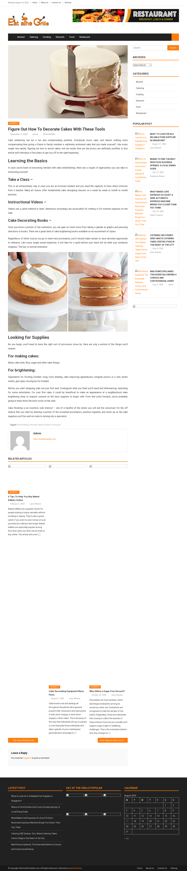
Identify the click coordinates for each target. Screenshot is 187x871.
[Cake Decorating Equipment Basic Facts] (68, 574)
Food (72, 37)
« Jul (126, 838)
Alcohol (21, 37)
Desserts (60, 37)
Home (34, 3)
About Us (44, 3)
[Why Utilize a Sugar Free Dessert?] (108, 574)
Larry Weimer (35, 504)
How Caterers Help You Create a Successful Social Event (114, 740)
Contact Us (56, 3)
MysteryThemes (75, 868)
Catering (34, 37)
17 (127, 821)
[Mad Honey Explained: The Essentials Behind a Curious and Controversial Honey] (141, 282)
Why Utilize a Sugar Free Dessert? (107, 691)
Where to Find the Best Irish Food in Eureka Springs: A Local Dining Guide (35, 809)
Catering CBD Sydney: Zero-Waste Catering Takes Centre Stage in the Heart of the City (34, 835)
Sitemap (68, 3)
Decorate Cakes (36, 425)
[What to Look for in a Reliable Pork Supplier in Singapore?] (141, 141)
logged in (27, 758)
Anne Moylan (117, 695)
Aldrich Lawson (156, 215)
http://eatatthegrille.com (44, 439)
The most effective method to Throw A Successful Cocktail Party (25, 740)
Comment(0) (49, 134)
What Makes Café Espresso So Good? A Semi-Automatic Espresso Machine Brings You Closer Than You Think (35, 822)
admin (35, 134)
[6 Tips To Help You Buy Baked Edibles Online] (27, 477)
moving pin (56, 425)
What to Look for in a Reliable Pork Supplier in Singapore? (163, 137)
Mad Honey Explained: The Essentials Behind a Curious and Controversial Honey (36, 846)
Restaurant (84, 37)
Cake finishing (23, 425)
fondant (47, 425)
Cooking (47, 37)
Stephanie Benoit (157, 176)
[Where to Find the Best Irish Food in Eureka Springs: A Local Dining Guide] (141, 170)
